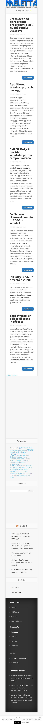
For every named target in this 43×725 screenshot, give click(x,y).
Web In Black (22, 526)
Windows (27, 476)
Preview (13, 474)
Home (13, 608)
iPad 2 (24, 462)
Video (21, 475)
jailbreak (19, 469)
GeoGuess (15, 588)
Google (18, 461)
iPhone (14, 465)
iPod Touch (26, 467)
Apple (30, 449)
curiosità (27, 455)
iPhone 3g (22, 465)
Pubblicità (15, 663)
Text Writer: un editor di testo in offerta (21, 318)
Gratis (23, 460)
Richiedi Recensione (18, 658)
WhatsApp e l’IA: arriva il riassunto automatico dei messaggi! (21, 536)
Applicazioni (16, 452)
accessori (14, 448)
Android (24, 450)
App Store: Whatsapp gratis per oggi (21, 87)
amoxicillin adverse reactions (22, 685)
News (12, 471)
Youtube (14, 646)
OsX (25, 472)
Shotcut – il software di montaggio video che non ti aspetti (22, 562)
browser (19, 455)
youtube (12, 477)
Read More (25, 722)
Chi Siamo (15, 612)
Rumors (20, 473)
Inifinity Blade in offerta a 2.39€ (21, 278)
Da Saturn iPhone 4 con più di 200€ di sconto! (21, 219)
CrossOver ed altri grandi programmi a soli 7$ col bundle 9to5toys (21, 24)
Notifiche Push (19, 472)
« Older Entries (11, 375)
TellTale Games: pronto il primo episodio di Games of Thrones (21, 700)
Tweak (11, 476)
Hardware (13, 462)
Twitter (15, 476)
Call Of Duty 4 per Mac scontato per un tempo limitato (21, 153)
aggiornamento (15, 450)
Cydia (12, 457)
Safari (25, 473)
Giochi (12, 460)
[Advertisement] (22, 405)
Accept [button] (17, 722)
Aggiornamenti (24, 447)
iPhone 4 (16, 468)
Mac (26, 470)
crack (23, 455)
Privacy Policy (16, 621)
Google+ (14, 641)
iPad (20, 462)
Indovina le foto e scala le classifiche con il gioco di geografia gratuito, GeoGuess (22, 545)
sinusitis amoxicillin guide (20, 676)
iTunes (12, 470)
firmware (20, 459)
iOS (17, 462)
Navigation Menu (22, 11)
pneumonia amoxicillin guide (21, 695)
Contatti (14, 617)
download (18, 457)
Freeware (27, 459)
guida (26, 460)
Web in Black (16, 592)
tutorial (30, 474)
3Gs (11, 448)
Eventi (25, 457)
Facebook (13, 459)
